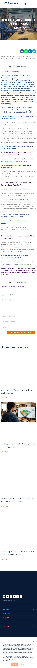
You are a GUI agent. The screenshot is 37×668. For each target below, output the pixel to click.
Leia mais (4, 397)
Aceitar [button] (14, 664)
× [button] (33, 641)
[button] (22, 51)
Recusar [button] (22, 664)
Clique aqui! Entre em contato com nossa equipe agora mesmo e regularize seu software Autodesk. (18, 272)
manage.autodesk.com (22, 199)
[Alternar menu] (25, 4)
